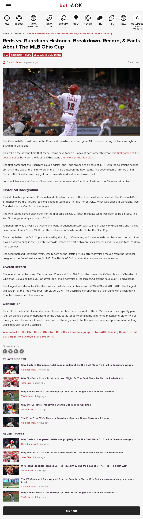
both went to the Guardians (77, 157)
